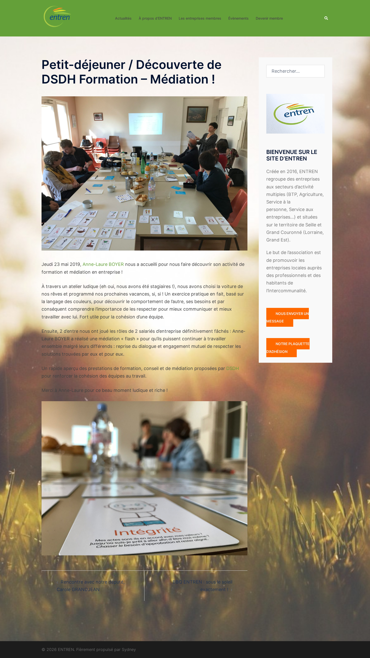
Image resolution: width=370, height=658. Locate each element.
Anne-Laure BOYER (103, 264)
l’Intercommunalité (286, 290)
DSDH (232, 368)
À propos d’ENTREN (155, 18)
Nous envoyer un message (287, 317)
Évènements (238, 18)
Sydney (129, 649)
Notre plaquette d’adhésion (288, 347)
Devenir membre (269, 18)
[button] (326, 18)
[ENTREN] (57, 17)
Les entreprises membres (200, 18)
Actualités (123, 18)
